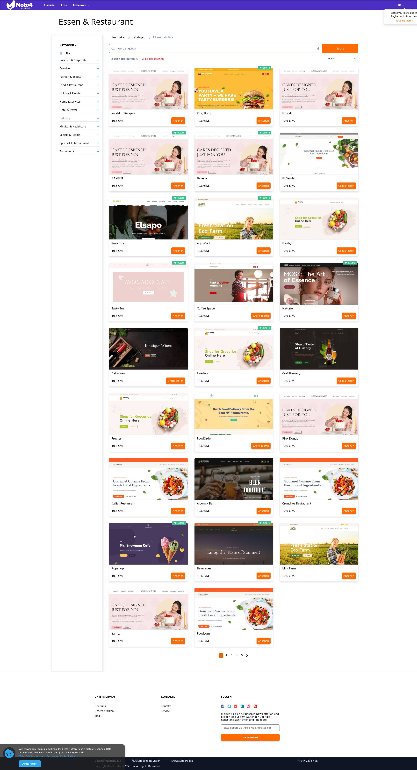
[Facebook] (222, 706)
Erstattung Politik (182, 761)
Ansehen (178, 120)
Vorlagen (139, 37)
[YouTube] (235, 706)
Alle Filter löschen (153, 59)
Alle (68, 53)
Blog (97, 716)
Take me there (403, 20)
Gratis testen (346, 186)
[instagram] (248, 706)
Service (165, 711)
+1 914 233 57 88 (307, 761)
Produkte (49, 5)
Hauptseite (117, 37)
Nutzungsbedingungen (146, 761)
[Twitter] (229, 706)
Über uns (100, 706)
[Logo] (22, 5)
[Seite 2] (247, 655)
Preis (64, 5)
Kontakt (166, 706)
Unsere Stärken (104, 711)
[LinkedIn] (242, 706)
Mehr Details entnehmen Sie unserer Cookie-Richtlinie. (49, 756)
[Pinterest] (255, 706)
